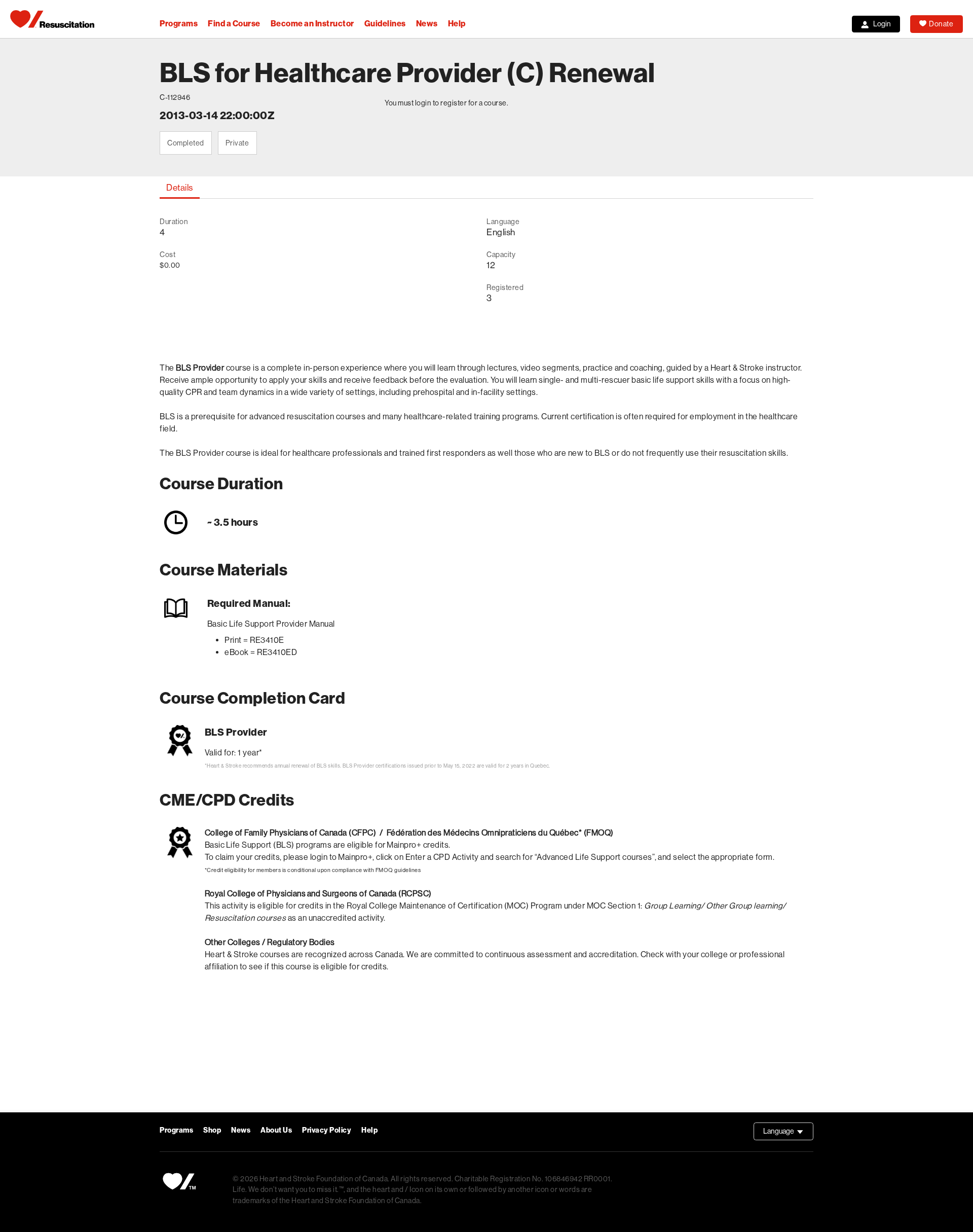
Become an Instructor (312, 23)
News (427, 23)
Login (882, 24)
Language (788, 1133)
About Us (276, 1130)
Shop (212, 1130)
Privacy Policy (326, 1130)
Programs (179, 23)
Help (457, 23)
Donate (941, 24)
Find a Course (234, 23)
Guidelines (385, 23)
